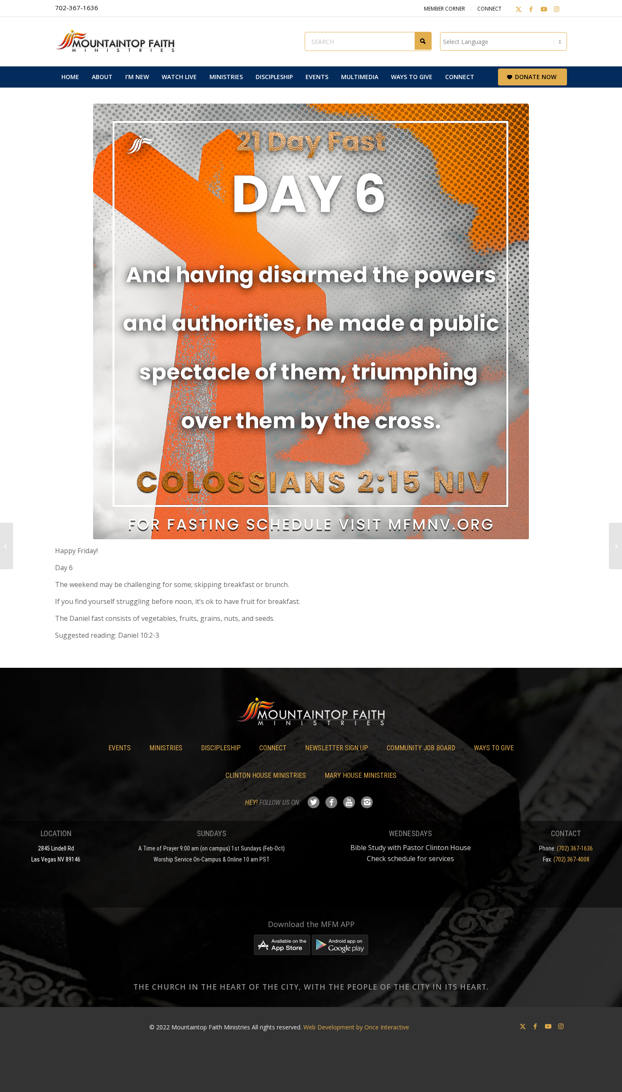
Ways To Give (494, 748)
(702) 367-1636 (575, 848)
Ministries (165, 748)
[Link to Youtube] (543, 9)
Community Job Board (421, 748)
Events (119, 748)
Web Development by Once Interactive (356, 1027)
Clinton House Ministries (266, 775)
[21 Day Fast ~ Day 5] (6, 546)
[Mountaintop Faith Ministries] (118, 41)
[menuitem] (70, 77)
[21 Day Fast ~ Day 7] (615, 546)
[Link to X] (518, 9)
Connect (489, 8)
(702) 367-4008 (571, 859)
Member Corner (444, 8)
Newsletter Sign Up (336, 748)
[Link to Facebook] (531, 9)
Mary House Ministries (360, 775)
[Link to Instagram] (556, 9)
